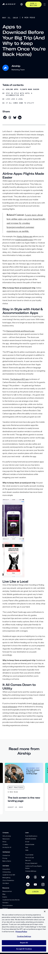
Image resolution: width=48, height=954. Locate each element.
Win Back (5, 883)
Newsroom (6, 839)
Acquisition (6, 869)
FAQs (4, 842)
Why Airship (6, 836)
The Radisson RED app (19, 379)
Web (26, 850)
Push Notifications (31, 836)
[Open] (45, 4)
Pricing (4, 858)
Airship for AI (6, 847)
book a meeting (33, 4)
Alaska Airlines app (24, 236)
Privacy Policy (21, 932)
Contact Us (6, 855)
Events (4, 897)
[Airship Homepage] (9, 4)
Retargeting (6, 877)
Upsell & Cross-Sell (8, 875)
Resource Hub (7, 891)
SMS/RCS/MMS (30, 839)
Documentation (7, 905)
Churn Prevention (8, 880)
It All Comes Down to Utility (20, 103)
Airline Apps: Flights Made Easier (22, 89)
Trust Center (29, 855)
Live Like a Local (14, 99)
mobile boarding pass (24, 239)
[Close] (44, 911)
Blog (3, 894)
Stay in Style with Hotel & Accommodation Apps (19, 94)
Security (28, 860)
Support (5, 908)
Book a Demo (6, 861)
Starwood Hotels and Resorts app (20, 331)
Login (35, 891)
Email (27, 842)
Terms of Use (29, 857)
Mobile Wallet (29, 844)
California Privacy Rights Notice (33, 867)
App (26, 847)
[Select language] (21, 4)
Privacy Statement (31, 863)
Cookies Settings (30, 871)
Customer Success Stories (11, 900)
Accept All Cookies (24, 949)
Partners (5, 902)
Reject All (24, 943)
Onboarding (6, 872)
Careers (5, 844)
